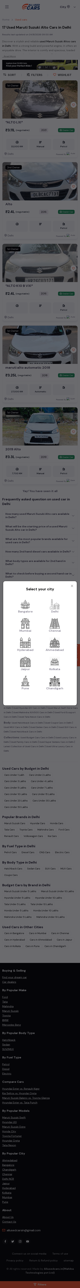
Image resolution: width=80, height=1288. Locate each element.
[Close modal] (72, 586)
